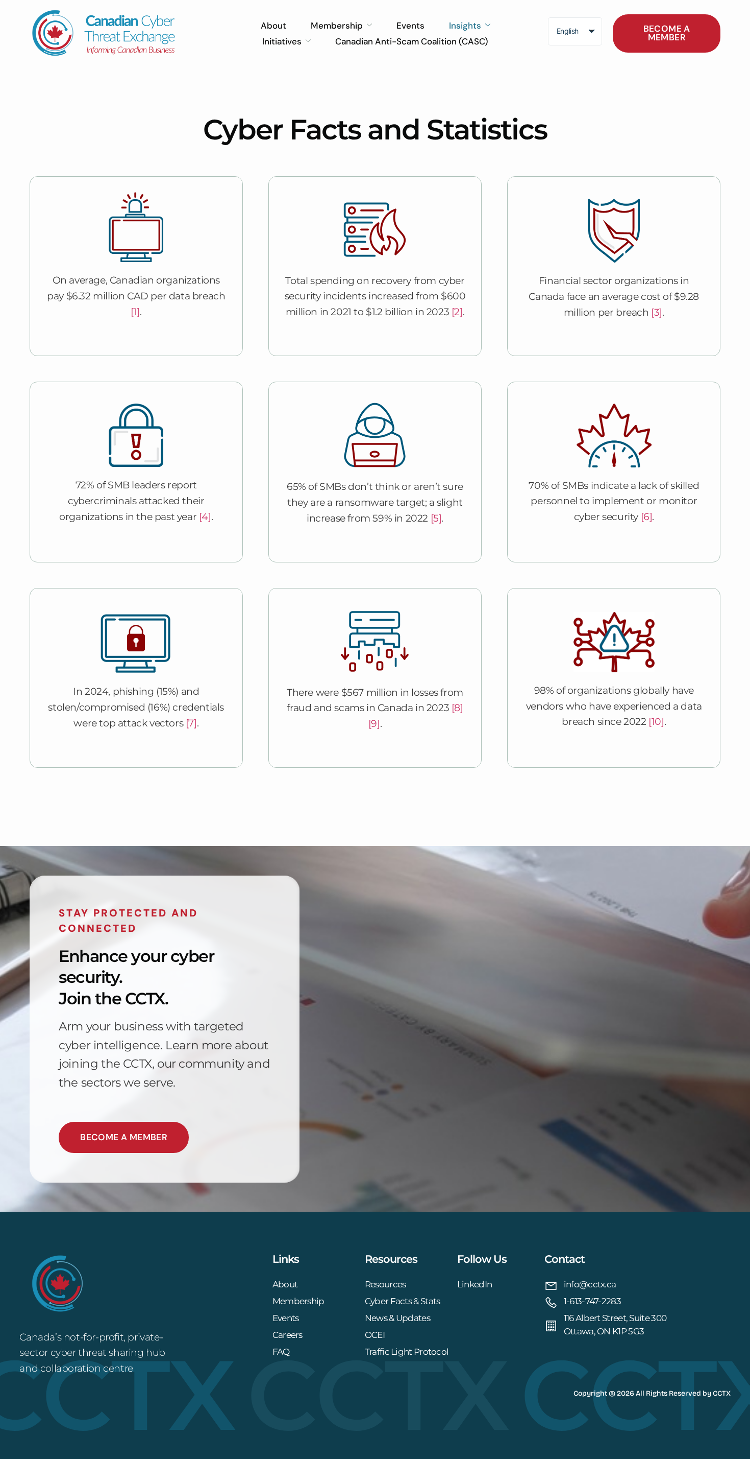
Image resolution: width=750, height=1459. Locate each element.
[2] (457, 311)
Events (410, 25)
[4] (205, 516)
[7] (191, 723)
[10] (656, 721)
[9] (374, 723)
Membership (337, 25)
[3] (656, 312)
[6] (647, 516)
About (273, 25)
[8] (457, 707)
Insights (465, 25)
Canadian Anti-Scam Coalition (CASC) (411, 41)
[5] (436, 518)
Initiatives (282, 41)
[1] (135, 311)
